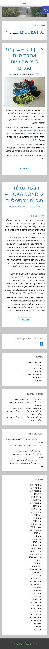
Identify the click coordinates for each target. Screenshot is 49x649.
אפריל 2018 (36, 497)
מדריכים (37, 368)
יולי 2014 (37, 560)
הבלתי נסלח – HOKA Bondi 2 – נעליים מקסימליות (24, 194)
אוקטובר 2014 (35, 554)
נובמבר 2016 (36, 512)
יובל (39, 451)
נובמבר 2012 (36, 611)
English (37, 377)
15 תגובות (20, 74)
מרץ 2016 (37, 521)
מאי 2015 (37, 536)
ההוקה (35, 130)
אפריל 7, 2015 (36, 74)
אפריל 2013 (36, 596)
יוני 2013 (37, 590)
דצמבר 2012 (36, 608)
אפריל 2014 (36, 566)
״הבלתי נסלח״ (25, 223)
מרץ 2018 (37, 500)
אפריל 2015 (36, 539)
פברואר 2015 (35, 545)
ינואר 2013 (36, 605)
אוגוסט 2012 (36, 620)
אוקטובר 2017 (35, 503)
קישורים (37, 371)
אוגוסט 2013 (36, 584)
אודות (38, 365)
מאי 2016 (37, 518)
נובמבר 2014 (35, 551)
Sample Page (35, 362)
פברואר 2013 (35, 602)
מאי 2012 (37, 629)
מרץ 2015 (37, 542)
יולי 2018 (37, 494)
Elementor (28, 644)
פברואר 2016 (35, 524)
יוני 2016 (37, 515)
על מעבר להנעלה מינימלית (23, 451)
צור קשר (37, 380)
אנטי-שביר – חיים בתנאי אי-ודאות (27, 399)
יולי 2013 (37, 587)
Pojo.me (21, 643)
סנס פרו (27, 130)
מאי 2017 (37, 506)
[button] (45, 9)
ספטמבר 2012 (35, 617)
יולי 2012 (37, 623)
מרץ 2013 (37, 599)
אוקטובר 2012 (35, 614)
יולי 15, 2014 (36, 207)
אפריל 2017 (36, 509)
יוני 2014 (37, 563)
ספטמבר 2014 (35, 557)
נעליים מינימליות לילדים (31, 374)
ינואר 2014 (36, 572)
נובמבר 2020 (35, 485)
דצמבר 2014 (36, 548)
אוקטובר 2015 (35, 530)
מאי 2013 (37, 593)
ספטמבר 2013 (35, 581)
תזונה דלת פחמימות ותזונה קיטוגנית (26, 408)
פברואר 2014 (35, 569)
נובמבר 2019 (36, 488)
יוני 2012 (37, 626)
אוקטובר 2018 (35, 491)
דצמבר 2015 (36, 527)
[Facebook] (41, 344)
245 (34, 140)
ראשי (43, 25)
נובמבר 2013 (36, 575)
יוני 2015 (37, 533)
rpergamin (11, 74)
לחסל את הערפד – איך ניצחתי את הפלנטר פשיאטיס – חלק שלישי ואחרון (26, 463)
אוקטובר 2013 (35, 578)
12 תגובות (21, 207)
